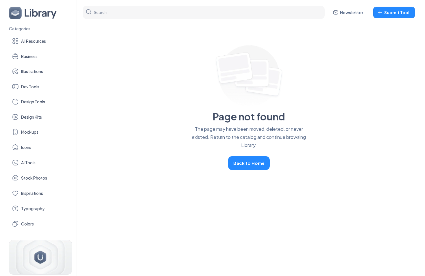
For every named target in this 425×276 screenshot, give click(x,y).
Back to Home (249, 163)
